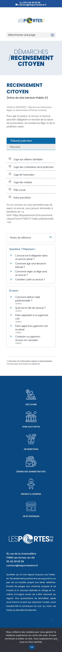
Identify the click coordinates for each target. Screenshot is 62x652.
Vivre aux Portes (31, 426)
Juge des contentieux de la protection (33, 167)
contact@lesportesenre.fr (22, 565)
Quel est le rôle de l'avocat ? (30, 307)
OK (31, 647)
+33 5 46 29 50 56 (31, 2)
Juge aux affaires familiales (27, 159)
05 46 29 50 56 (15, 561)
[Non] (58, 640)
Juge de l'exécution (23, 174)
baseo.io (36, 364)
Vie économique (31, 516)
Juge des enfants (22, 182)
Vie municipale (31, 449)
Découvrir (31, 404)
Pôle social (18, 189)
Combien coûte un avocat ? (30, 279)
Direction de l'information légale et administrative (30, 361)
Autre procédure (21, 197)
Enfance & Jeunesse (31, 494)
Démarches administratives (31, 471)
